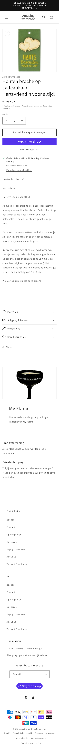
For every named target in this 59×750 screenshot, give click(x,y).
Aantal (5, 114)
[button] (6, 17)
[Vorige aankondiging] (6, 5)
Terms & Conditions (17, 564)
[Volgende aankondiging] (53, 5)
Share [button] (9, 347)
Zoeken (11, 519)
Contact (11, 527)
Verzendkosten (27, 106)
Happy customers (16, 549)
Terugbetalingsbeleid (22, 733)
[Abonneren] (45, 674)
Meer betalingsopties (29, 149)
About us (11, 556)
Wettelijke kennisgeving (31, 743)
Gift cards (12, 541)
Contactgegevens (38, 738)
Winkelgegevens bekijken (19, 170)
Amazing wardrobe (28, 729)
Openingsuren (14, 534)
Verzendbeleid (22, 738)
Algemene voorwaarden (45, 733)
